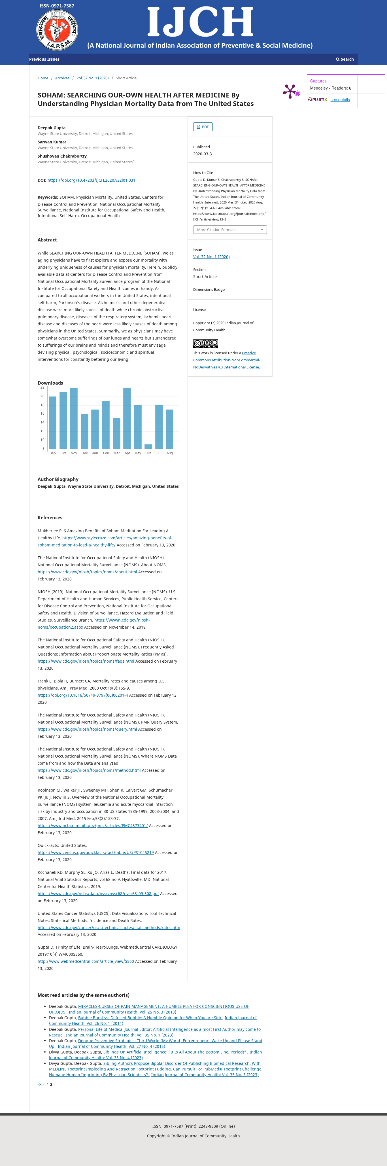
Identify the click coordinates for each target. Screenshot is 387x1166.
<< (40, 1084)
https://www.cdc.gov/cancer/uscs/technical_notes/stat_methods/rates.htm (109, 927)
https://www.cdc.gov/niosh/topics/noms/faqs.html (86, 661)
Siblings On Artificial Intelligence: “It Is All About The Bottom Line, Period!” (175, 1052)
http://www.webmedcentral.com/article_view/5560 (86, 961)
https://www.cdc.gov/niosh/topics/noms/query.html (87, 729)
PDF (205, 126)
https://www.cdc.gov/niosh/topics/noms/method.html (89, 770)
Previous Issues (44, 59)
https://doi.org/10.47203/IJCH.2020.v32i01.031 (91, 180)
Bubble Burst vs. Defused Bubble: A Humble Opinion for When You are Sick (150, 1017)
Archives (62, 77)
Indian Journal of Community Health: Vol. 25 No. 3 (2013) (122, 1012)
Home (43, 77)
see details (340, 99)
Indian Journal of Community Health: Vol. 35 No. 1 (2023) (119, 1035)
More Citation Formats (216, 229)
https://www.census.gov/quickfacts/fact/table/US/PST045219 (96, 852)
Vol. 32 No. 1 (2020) (92, 77)
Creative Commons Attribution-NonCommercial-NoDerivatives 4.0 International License (226, 360)
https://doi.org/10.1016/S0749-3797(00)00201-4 (83, 695)
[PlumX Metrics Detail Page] (290, 91)
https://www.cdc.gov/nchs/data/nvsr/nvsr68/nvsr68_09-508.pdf (98, 893)
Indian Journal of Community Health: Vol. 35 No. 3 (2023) (205, 1074)
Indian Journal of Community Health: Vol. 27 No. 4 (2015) (111, 1046)
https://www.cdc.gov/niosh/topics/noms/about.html (87, 571)
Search (347, 59)
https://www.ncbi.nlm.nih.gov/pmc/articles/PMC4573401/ (93, 825)
